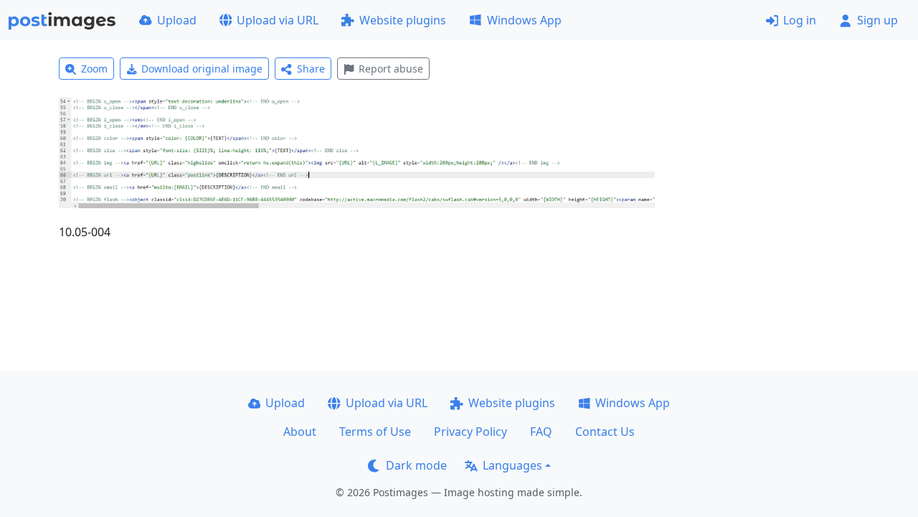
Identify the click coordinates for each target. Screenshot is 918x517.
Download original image (201, 68)
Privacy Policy (470, 431)
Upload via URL (277, 20)
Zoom (94, 68)
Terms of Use (375, 431)
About (299, 431)
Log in (799, 20)
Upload (177, 20)
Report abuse (391, 68)
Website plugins (402, 20)
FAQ (541, 431)
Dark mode (416, 465)
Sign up (877, 20)
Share (311, 68)
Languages (512, 465)
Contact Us (605, 431)
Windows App (524, 20)
